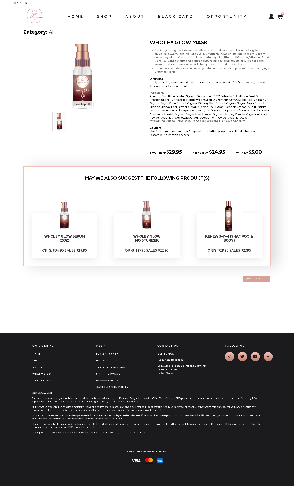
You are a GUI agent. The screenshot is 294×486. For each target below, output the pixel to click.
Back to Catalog (257, 278)
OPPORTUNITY (43, 380)
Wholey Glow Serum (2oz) (64, 238)
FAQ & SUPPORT (107, 354)
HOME (36, 354)
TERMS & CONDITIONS (111, 367)
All (52, 31)
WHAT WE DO (41, 374)
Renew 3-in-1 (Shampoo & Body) (229, 238)
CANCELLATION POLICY (112, 387)
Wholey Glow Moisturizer (147, 238)
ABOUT (37, 367)
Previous (24, 121)
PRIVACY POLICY (107, 360)
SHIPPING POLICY (108, 374)
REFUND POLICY (107, 380)
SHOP (36, 360)
